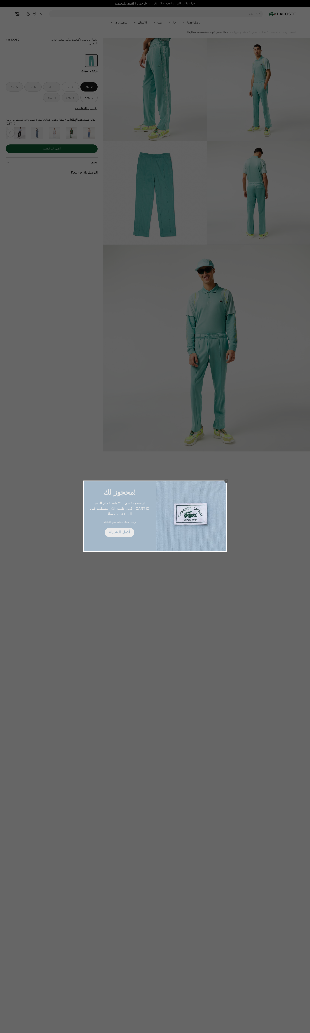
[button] (226, 481)
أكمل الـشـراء (119, 532)
